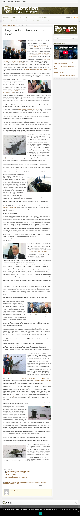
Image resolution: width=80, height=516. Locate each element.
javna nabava (28, 482)
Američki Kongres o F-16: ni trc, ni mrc (14, 476)
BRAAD (17, 482)
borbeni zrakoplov (12, 482)
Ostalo (52, 20)
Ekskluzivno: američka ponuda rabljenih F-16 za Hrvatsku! (19, 472)
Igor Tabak (16, 490)
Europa (19, 17)
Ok (40, 513)
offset (40, 482)
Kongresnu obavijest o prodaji (39, 253)
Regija (12, 17)
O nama (4, 1)
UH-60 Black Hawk (15, 483)
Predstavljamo (43, 17)
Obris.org (26, 9)
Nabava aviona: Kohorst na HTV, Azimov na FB (16, 477)
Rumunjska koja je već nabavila (40, 69)
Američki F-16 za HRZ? (11, 474)
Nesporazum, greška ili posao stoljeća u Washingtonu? (18, 471)
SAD (17, 25)
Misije (34, 20)
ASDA (6, 482)
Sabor (38, 20)
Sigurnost (10, 20)
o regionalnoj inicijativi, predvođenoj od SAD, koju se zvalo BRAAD (30, 378)
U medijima (10, 1)
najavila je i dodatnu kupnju (14, 70)
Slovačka (26, 69)
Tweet (44, 485)
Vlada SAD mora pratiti (42, 251)
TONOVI (24, 1)
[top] (76, 503)
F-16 (21, 482)
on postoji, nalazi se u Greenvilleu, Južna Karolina (28, 109)
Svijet (33, 17)
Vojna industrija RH (45, 20)
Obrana (4, 20)
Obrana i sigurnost (25, 12)
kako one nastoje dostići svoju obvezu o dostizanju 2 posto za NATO (21, 396)
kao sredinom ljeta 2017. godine (20, 62)
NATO (26, 17)
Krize (31, 20)
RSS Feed (76, 17)
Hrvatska (5, 25)
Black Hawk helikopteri (42, 46)
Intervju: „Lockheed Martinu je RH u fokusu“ (24, 32)
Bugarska (30, 69)
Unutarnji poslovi (16, 20)
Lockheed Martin (35, 482)
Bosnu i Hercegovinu (39, 380)
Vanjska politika (25, 20)
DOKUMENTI (18, 1)
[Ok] (78, 512)
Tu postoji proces (31, 251)
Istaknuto (6, 17)
